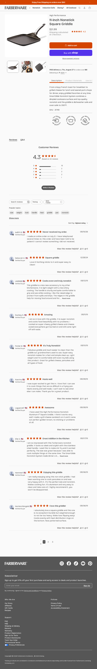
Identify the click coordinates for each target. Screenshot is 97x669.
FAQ (6, 621)
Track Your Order (11, 640)
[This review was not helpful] (85, 249)
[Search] (79, 7)
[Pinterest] (90, 563)
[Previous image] (7, 66)
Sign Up (87, 586)
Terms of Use (56, 606)
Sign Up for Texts (11, 635)
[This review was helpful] (81, 249)
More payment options (70, 58)
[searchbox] (17, 202)
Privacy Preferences (17, 645)
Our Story (8, 603)
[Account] (84, 7)
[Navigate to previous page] (48, 540)
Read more (66, 298)
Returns (8, 628)
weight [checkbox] (19, 213)
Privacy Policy (56, 603)
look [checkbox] (27, 213)
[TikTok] (76, 563)
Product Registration (13, 633)
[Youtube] (83, 563)
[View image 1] (13, 67)
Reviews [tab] (13, 139)
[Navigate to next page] (48, 543)
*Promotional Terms (12, 643)
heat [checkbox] (42, 213)
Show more (14, 218)
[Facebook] (69, 563)
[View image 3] (40, 67)
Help (6, 624)
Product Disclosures (13, 638)
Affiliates (8, 606)
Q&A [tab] (22, 139)
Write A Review (48, 188)
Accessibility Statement (60, 608)
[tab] (56, 80)
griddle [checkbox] (49, 213)
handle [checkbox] (34, 213)
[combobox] (36, 202)
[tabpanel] (70, 98)
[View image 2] (27, 67)
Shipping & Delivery (12, 626)
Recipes (8, 610)
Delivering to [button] (57, 73)
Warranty (8, 631)
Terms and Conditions (31, 590)
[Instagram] (62, 563)
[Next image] (45, 66)
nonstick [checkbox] (65, 213)
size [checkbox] (11, 213)
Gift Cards (9, 608)
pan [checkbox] (57, 213)
